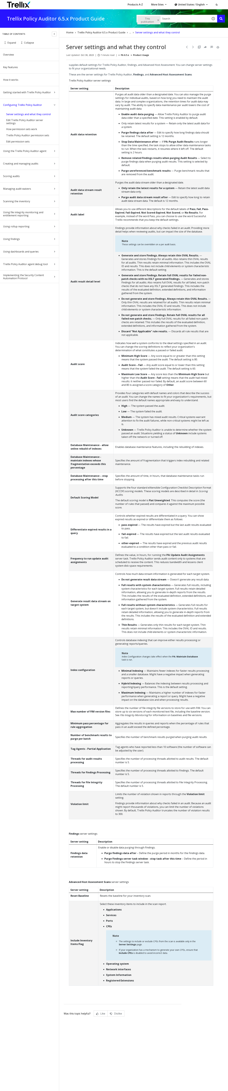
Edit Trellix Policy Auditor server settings (24, 122)
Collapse (29, 42)
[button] (217, 5)
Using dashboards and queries (21, 251)
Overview (8, 54)
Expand (11, 42)
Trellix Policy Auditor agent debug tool (25, 264)
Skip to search (75, 3)
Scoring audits (11, 176)
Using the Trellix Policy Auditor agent (24, 151)
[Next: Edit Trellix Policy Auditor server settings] (193, 47)
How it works (10, 79)
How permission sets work (21, 129)
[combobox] (172, 19)
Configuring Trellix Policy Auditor (22, 105)
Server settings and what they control (28, 114)
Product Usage (141, 55)
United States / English (191, 4)
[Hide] (54, 34)
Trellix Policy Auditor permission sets (27, 135)
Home (69, 32)
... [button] (130, 32)
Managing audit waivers (17, 188)
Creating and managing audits (20, 163)
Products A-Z (135, 4)
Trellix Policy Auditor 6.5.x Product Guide (101, 32)
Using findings (11, 239)
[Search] (221, 19)
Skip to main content (51, 3)
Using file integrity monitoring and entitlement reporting (23, 214)
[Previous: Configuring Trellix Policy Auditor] (187, 47)
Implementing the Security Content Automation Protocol (23, 276)
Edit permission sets (18, 141)
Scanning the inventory (16, 201)
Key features (10, 67)
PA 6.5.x (125, 55)
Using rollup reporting (16, 226)
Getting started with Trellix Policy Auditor (27, 92)
